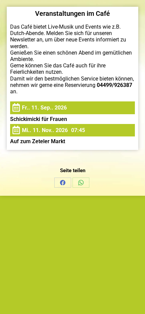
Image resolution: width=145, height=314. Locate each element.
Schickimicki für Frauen (38, 119)
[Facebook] (62, 183)
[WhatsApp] (80, 183)
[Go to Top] (135, 304)
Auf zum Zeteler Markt (37, 141)
